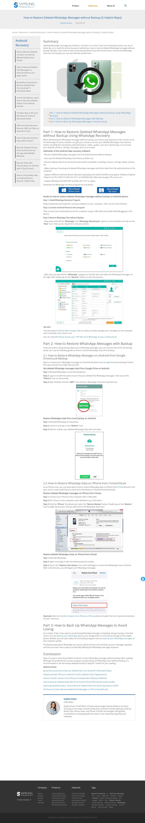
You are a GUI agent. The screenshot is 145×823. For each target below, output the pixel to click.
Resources (92, 6)
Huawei (113, 796)
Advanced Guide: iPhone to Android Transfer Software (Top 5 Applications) (75, 674)
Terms (40, 800)
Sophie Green (66, 23)
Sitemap (41, 802)
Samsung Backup (58, 793)
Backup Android (78, 802)
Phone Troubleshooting (108, 798)
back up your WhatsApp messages (117, 638)
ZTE (120, 798)
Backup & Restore (58, 802)
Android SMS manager (66, 330)
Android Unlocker (78, 793)
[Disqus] (89, 751)
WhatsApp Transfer (79, 800)
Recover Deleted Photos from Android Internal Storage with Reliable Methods (27, 151)
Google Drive (109, 362)
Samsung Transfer (59, 798)
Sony (98, 796)
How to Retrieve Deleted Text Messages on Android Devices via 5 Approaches (27, 71)
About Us (111, 6)
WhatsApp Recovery (59, 805)
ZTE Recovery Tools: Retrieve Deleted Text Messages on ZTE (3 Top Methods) (75, 689)
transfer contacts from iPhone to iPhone (77, 616)
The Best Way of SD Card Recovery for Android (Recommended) (27, 116)
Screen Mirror (77, 798)
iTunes (120, 487)
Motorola (105, 796)
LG (107, 793)
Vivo (106, 800)
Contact (41, 796)
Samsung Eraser (58, 800)
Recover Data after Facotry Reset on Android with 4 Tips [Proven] (27, 166)
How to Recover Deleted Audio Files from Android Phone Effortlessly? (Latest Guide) (79, 682)
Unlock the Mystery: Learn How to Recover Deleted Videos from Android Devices (28, 101)
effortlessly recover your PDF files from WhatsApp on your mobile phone (85, 337)
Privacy (40, 798)
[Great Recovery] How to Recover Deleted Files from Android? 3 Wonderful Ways (27, 86)
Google (94, 800)
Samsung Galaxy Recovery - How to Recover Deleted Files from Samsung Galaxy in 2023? (80, 685)
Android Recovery (37, 32)
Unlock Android (110, 802)
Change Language (23, 800)
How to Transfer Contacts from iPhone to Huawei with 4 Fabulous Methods (75, 678)
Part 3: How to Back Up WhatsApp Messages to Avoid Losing (78, 121)
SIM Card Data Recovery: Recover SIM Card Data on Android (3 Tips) (28, 128)
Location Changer (78, 796)
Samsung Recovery (59, 796)
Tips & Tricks (102, 807)
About (40, 793)
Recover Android (78, 805)
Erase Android (97, 802)
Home (14, 32)
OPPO (101, 800)
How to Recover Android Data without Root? (27, 139)
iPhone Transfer (98, 805)
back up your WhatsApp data (69, 636)
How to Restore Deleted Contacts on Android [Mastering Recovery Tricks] (27, 56)
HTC (93, 796)
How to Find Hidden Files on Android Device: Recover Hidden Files (27, 178)
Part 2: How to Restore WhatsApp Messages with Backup (76, 118)
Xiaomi (120, 796)
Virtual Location (111, 805)
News (111, 807)
